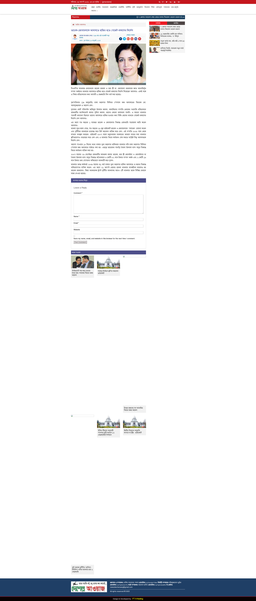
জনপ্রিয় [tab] (176, 23)
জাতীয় (98, 7)
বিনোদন (147, 7)
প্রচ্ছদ (93, 7)
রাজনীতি (121, 7)
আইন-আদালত (81, 25)
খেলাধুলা (159, 7)
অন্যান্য (93, 11)
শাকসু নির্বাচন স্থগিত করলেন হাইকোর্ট (108, 272)
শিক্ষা (152, 7)
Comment (78, 193)
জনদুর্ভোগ (140, 7)
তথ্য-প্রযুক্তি (174, 7)
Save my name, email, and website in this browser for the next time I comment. (104, 239)
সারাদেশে (105, 7)
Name (76, 216)
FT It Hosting (137, 599)
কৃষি (133, 7)
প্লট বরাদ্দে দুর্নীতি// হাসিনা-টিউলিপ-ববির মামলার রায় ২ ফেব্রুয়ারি (82, 569)
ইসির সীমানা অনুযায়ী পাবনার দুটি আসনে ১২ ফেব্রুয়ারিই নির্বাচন (106, 432)
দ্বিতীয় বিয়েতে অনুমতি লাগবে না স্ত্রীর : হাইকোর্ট (133, 431)
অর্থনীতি (128, 7)
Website (77, 230)
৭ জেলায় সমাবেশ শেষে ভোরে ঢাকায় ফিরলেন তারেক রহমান (150, 17)
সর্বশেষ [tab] (158, 23)
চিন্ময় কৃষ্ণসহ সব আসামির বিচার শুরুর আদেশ (133, 409)
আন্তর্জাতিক (113, 7)
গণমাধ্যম (167, 7)
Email (76, 223)
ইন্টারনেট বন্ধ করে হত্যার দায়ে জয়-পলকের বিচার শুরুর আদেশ (82, 273)
